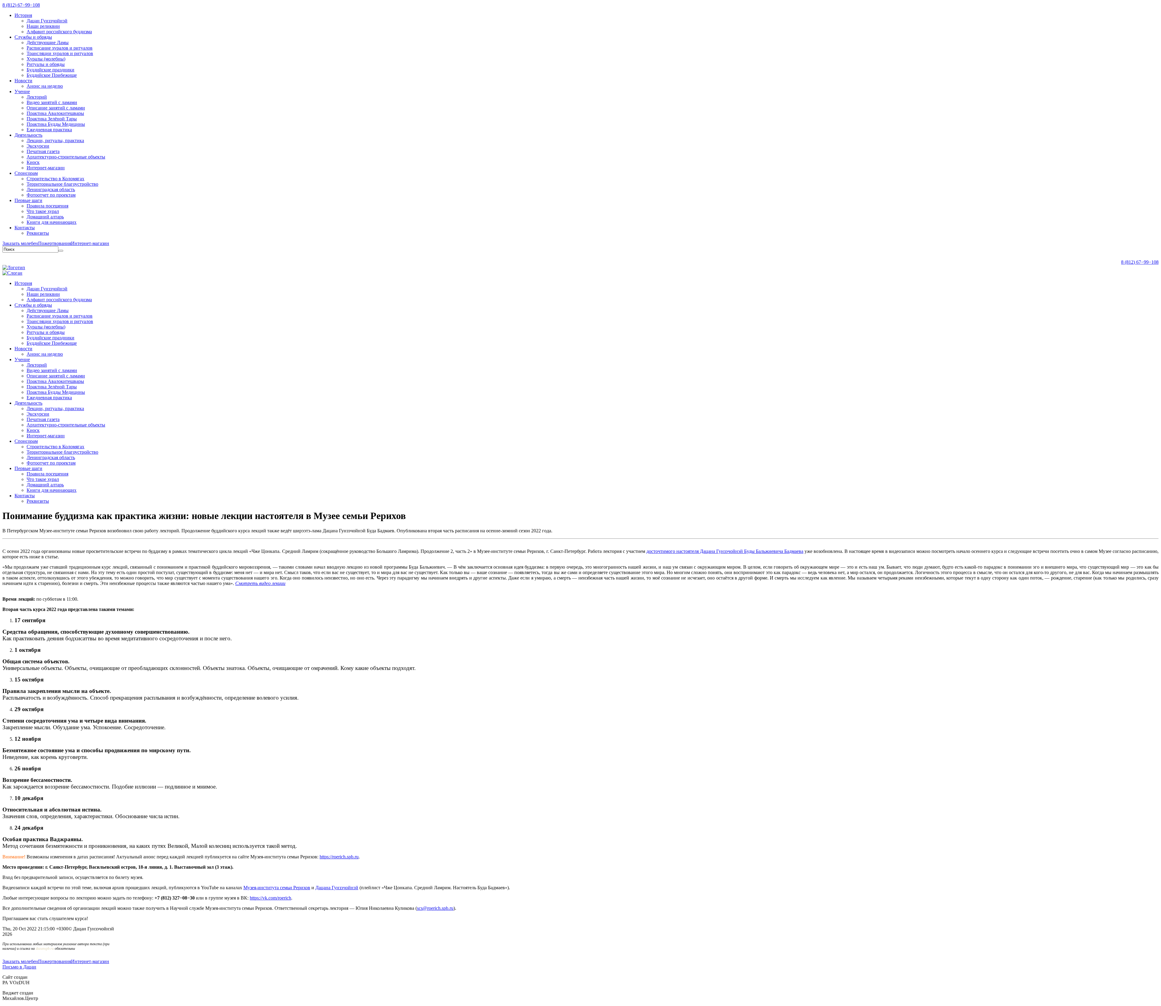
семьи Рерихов (276, 887)
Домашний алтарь (45, 216)
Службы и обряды (33, 37)
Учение (22, 91)
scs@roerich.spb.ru (435, 908)
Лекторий (37, 97)
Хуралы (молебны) (46, 58)
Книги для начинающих (51, 222)
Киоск (33, 162)
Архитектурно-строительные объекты (66, 156)
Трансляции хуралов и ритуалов (60, 53)
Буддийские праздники (50, 69)
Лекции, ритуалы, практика (55, 140)
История (23, 15)
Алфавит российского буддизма (59, 31)
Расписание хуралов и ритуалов (60, 48)
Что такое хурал (43, 211)
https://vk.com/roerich (270, 897)
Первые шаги (28, 200)
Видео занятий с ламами (52, 102)
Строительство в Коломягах (55, 178)
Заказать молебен (20, 243)
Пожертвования (54, 243)
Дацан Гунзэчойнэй (47, 20)
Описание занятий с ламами (56, 107)
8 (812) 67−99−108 (21, 5)
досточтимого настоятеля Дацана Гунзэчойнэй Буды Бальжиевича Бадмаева (724, 551)
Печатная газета (43, 151)
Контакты (25, 227)
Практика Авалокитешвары (55, 113)
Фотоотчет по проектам (51, 195)
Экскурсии (38, 146)
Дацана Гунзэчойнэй (336, 887)
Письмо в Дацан (19, 966)
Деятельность (28, 135)
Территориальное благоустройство (62, 184)
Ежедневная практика (49, 129)
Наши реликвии (43, 26)
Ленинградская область (51, 189)
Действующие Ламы (48, 42)
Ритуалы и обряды (46, 64)
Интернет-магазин (46, 167)
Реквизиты (38, 233)
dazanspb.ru (45, 948)
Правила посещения (47, 205)
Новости (23, 80)
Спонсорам (26, 173)
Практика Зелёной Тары (52, 118)
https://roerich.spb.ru (339, 856)
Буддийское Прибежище (52, 75)
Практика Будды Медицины (56, 124)
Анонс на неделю (45, 86)
